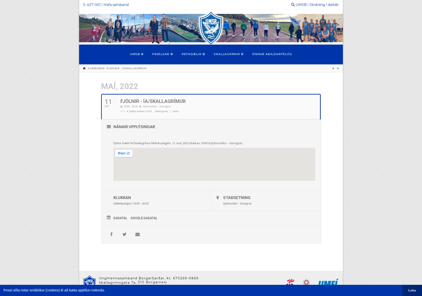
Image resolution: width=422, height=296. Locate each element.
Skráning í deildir (324, 5)
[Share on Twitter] (124, 234)
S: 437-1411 (92, 5)
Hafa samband (116, 5)
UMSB (301, 5)
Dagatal (120, 218)
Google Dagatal (144, 218)
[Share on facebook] (111, 234)
